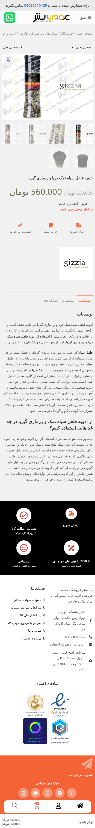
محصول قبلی (10, 47)
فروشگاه (67, 33)
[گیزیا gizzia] (76, 263)
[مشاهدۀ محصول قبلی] (21, 47)
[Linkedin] (23, 793)
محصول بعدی (83, 47)
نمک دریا (38, 370)
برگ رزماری (37, 462)
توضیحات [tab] (84, 301)
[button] (8, 60)
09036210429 (35, 5)
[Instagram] (47, 793)
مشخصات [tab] (68, 301)
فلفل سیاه (86, 352)
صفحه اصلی (84, 33)
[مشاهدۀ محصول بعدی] (73, 47)
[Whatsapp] (9, 17)
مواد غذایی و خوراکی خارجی (38, 33)
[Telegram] (60, 793)
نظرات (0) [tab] (50, 301)
